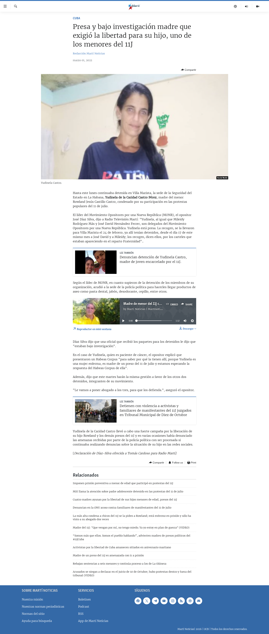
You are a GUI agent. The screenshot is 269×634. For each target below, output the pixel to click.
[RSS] (181, 600)
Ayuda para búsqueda (37, 621)
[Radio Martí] (246, 6)
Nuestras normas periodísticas (43, 606)
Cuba (76, 18)
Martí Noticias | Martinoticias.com (149, 309)
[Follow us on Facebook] (137, 600)
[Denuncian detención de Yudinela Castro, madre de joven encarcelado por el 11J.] (96, 262)
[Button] (188, 70)
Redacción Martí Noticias (89, 53)
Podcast (83, 606)
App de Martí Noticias (93, 621)
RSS (80, 613)
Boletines (84, 599)
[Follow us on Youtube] (163, 600)
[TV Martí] (257, 6)
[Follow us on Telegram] (155, 600)
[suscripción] (198, 600)
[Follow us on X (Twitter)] (146, 600)
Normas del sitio (33, 613)
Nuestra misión (32, 599)
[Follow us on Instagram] (172, 600)
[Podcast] (235, 6)
